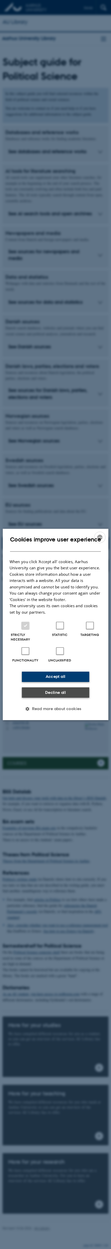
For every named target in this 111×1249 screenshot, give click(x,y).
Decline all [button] (55, 692)
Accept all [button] (56, 676)
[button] (55, 709)
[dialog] (55, 624)
